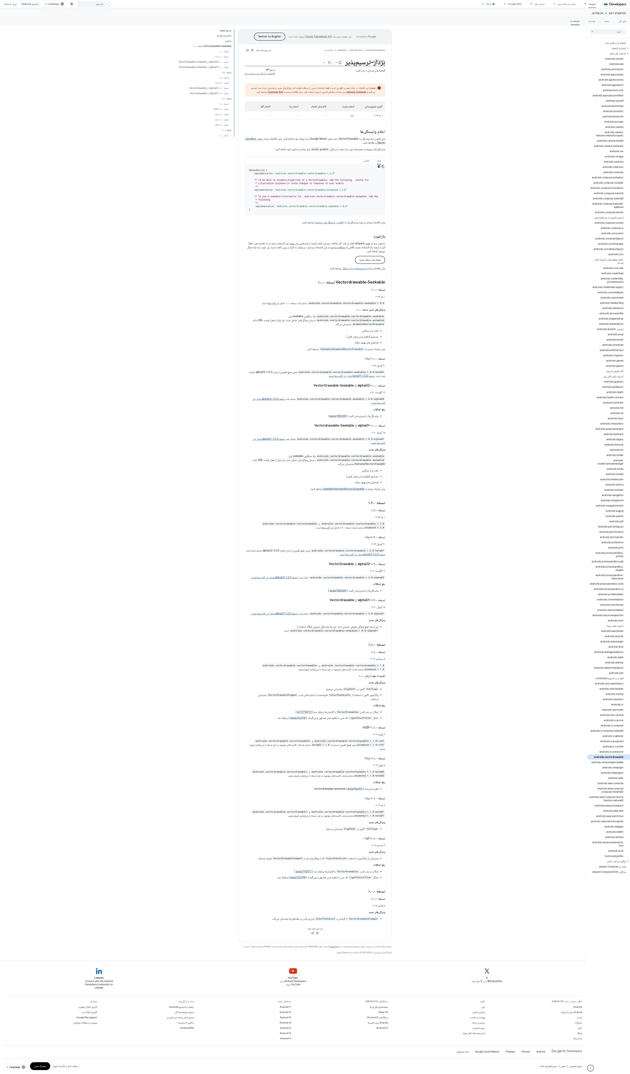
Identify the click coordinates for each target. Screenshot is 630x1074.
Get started (617, 13)
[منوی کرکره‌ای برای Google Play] (503, 4)
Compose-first (275, 91)
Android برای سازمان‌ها (571, 1012)
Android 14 (285, 1022)
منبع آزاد (578, 1022)
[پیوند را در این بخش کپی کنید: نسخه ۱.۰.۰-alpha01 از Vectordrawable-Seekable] (311, 426)
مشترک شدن (40, 1066)
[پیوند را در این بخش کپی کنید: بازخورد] (370, 237)
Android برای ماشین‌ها (378, 1022)
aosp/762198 (297, 718)
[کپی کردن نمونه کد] (383, 166)
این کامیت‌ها (273, 303)
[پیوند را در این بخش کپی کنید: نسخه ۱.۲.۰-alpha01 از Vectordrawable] (326, 600)
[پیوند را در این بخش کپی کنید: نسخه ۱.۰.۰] (368, 290)
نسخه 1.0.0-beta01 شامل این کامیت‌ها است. (352, 376)
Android (577, 1006)
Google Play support (86, 1017)
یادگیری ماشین (478, 1012)
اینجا (306, 669)
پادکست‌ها (578, 1038)
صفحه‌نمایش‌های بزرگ (379, 1006)
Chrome (526, 1051)
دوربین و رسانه (478, 1022)
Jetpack (597, 13)
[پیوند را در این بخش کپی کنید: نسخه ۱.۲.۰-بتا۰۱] (360, 537)
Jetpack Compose (356, 91)
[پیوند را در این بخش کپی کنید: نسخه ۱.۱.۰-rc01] (359, 728)
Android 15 (285, 1017)
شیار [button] (379, 160)
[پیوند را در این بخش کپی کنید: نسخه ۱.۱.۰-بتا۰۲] (360, 758)
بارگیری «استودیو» (186, 1022)
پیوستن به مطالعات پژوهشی (85, 1022)
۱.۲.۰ (352, 115)
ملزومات (592, 3)
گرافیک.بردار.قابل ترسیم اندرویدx (260, 73)
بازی (483, 1006)
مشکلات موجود (337, 247)
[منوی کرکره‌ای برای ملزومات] (583, 4)
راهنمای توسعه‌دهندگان (184, 1012)
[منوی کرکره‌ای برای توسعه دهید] (529, 4)
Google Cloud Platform (487, 1051)
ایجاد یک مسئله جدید (370, 260)
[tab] (379, 160)
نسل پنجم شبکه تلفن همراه (474, 1033)
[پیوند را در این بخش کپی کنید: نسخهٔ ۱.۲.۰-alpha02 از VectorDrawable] (325, 564)
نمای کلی (622, 21)
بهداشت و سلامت (477, 1017)
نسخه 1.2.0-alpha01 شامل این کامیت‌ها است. (274, 613)
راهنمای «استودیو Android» (181, 1006)
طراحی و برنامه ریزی (566, 3)
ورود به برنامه (10, 3)
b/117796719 (304, 712)
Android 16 (285, 1012)
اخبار (580, 1027)
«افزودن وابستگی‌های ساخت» (329, 222)
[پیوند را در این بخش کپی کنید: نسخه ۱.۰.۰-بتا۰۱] (360, 359)
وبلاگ (488, 3)
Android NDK (187, 1027)
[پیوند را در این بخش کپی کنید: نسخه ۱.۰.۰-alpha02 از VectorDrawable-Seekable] (310, 386)
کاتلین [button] (366, 160)
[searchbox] (608, 31)
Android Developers (375, 50)
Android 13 (285, 1027)
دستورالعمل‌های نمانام (549, 1066)
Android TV (382, 1027)
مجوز (563, 1066)
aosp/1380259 (338, 416)
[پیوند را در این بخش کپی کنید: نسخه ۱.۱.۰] (365, 645)
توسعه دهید (539, 3)
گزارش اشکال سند (89, 1012)
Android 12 (285, 1033)
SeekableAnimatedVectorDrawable (343, 489)
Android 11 (285, 1038)
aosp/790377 (304, 871)
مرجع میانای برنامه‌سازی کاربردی (180, 1017)
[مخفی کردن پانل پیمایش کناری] (590, 1068)
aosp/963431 (355, 788)
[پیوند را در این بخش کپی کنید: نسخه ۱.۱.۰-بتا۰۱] (360, 798)
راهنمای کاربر (379, 60)
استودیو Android (30, 3)
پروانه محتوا (334, 946)
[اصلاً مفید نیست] (247, 50)
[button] (608, 48)
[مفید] (252, 50)
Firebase (510, 1051)
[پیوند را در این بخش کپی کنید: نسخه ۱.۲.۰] (365, 503)
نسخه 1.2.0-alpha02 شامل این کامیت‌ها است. (274, 577)
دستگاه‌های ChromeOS (377, 1017)
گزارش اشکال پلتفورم (88, 1006)
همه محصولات (462, 1051)
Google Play (514, 3)
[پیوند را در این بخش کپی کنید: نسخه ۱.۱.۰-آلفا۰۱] (359, 839)
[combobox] (93, 4)
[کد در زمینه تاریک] (379, 166)
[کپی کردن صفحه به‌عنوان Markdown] (329, 62)
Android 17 (285, 1006)
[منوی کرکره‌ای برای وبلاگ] (481, 4)
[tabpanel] (315, 190)
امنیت (579, 1017)
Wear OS (383, 1012)
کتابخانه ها (575, 21)
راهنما (607, 21)
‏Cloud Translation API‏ (318, 36)
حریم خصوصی (478, 1027)
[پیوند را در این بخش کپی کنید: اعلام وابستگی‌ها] (357, 132)
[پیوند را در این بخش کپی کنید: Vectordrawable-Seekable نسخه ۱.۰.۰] (314, 282)
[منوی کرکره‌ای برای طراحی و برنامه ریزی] (552, 4)
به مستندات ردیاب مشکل (354, 268)
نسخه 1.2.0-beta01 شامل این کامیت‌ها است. (362, 554)
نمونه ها (592, 21)
